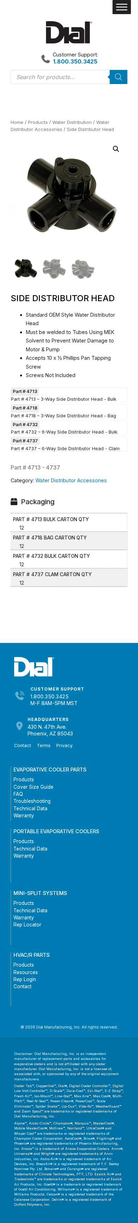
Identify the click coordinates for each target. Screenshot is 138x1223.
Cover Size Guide (33, 787)
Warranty (23, 815)
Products (38, 122)
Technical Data (30, 808)
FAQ (18, 794)
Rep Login (24, 979)
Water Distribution (72, 122)
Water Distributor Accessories (71, 480)
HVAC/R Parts (31, 955)
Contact (22, 745)
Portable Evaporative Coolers (56, 831)
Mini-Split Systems (40, 893)
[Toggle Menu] (121, 7)
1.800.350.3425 (49, 696)
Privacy (64, 745)
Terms (44, 745)
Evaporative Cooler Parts (49, 769)
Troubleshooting (32, 801)
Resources (25, 972)
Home (17, 122)
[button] (116, 149)
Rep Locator (27, 924)
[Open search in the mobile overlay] (69, 77)
